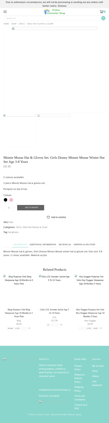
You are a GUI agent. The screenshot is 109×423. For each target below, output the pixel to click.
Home (6, 24)
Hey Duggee (90, 320)
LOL (54, 317)
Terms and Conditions (79, 398)
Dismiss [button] (62, 6)
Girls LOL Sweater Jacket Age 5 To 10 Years (54, 311)
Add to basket (31, 208)
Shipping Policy (78, 389)
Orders (95, 376)
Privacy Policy (78, 368)
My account (98, 366)
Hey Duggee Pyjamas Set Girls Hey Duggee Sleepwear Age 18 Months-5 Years (90, 313)
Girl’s (22, 24)
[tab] (20, 244)
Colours (7, 195)
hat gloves (13, 232)
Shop (14, 24)
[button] (7, 70)
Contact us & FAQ (80, 407)
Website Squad (74, 414)
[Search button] (103, 18)
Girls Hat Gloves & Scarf (40, 24)
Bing (19, 320)
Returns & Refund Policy (79, 378)
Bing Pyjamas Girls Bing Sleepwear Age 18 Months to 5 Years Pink (19, 313)
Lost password (97, 383)
